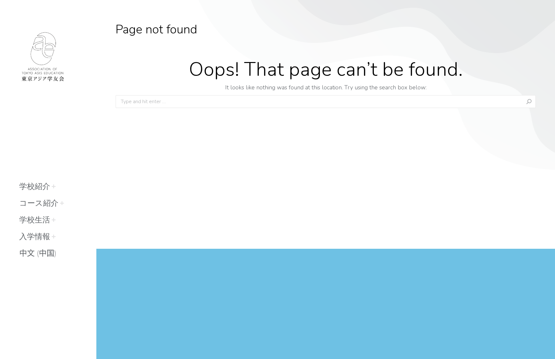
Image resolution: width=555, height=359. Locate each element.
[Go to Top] (545, 349)
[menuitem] (34, 186)
